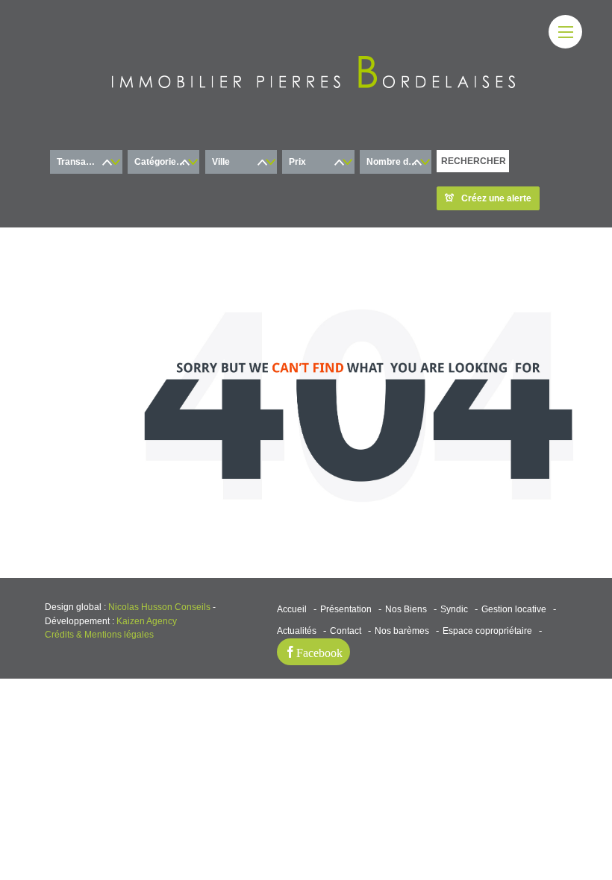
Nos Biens (406, 609)
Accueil (292, 609)
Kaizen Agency (146, 621)
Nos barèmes (402, 631)
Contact (345, 631)
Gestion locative (513, 609)
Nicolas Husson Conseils (159, 607)
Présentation (346, 609)
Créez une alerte (496, 198)
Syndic (454, 609)
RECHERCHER (473, 161)
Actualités (296, 631)
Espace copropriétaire (487, 631)
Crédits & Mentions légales (99, 634)
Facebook (319, 652)
